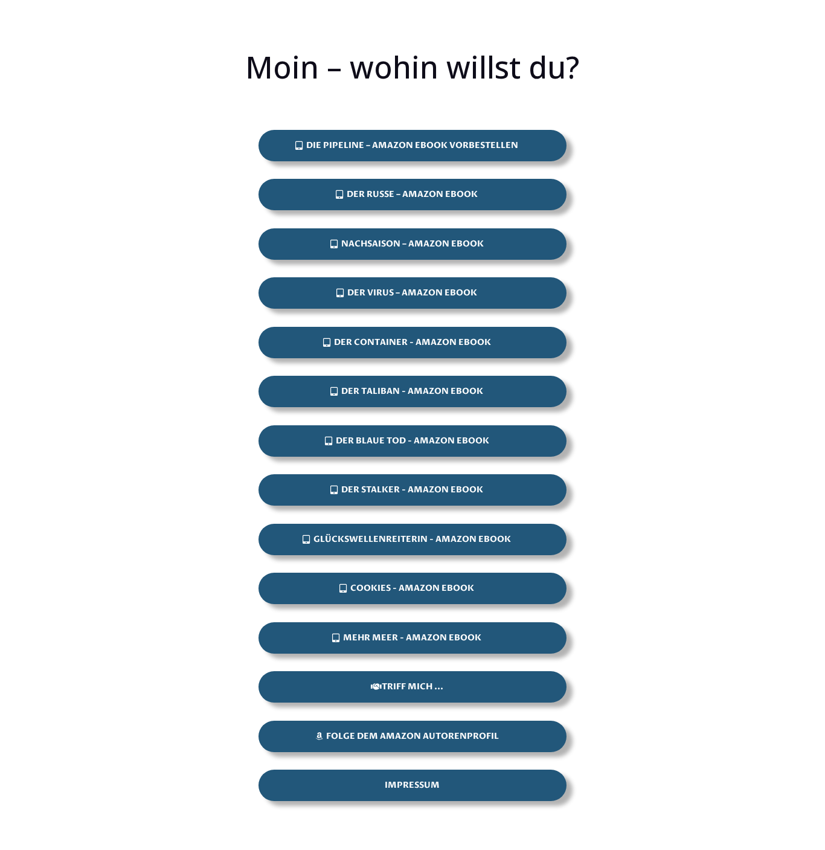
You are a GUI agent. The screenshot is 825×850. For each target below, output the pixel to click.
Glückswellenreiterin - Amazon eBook (412, 539)
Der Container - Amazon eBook (412, 342)
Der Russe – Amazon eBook (412, 194)
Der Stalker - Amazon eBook (412, 489)
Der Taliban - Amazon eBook (412, 391)
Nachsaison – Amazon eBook (412, 244)
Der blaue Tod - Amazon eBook (412, 440)
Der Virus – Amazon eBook (412, 292)
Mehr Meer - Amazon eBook (412, 637)
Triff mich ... (412, 686)
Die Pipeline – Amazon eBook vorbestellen (412, 145)
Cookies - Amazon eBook (412, 588)
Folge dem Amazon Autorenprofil (412, 736)
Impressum (412, 785)
